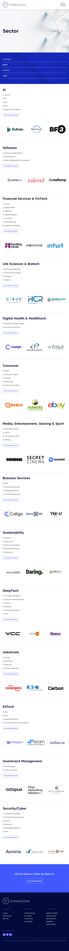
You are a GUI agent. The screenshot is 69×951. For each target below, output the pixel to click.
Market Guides (51, 924)
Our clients (7, 59)
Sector (5, 65)
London (5, 913)
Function (6, 70)
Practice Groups (30, 913)
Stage (5, 76)
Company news (51, 916)
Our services (29, 918)
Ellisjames (62, 940)
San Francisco (7, 916)
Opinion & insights (52, 913)
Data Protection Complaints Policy (27, 940)
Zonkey (56, 940)
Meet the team (51, 918)
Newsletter (49, 921)
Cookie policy (43, 940)
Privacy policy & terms (9, 940)
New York (6, 918)
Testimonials (29, 921)
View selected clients (11, 115)
